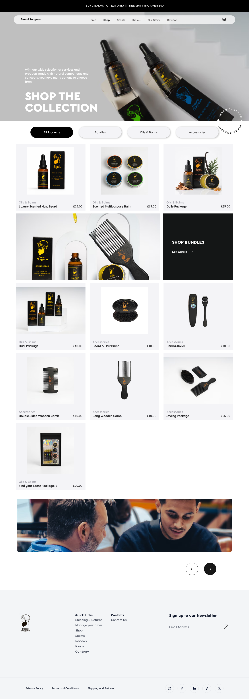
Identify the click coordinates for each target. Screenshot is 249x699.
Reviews (172, 20)
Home (92, 20)
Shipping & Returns (88, 620)
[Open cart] (224, 19)
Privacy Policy (34, 688)
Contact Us (119, 620)
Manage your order (88, 625)
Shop (106, 20)
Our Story (154, 20)
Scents (121, 20)
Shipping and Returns (100, 688)
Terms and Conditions (65, 688)
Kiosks (136, 20)
